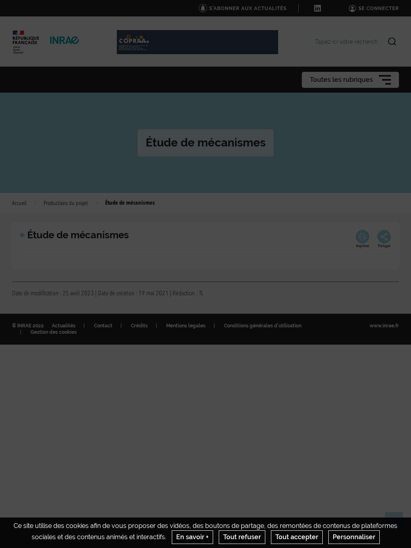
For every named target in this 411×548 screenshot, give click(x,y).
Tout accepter (296, 537)
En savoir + (192, 537)
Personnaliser (354, 537)
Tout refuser (242, 537)
